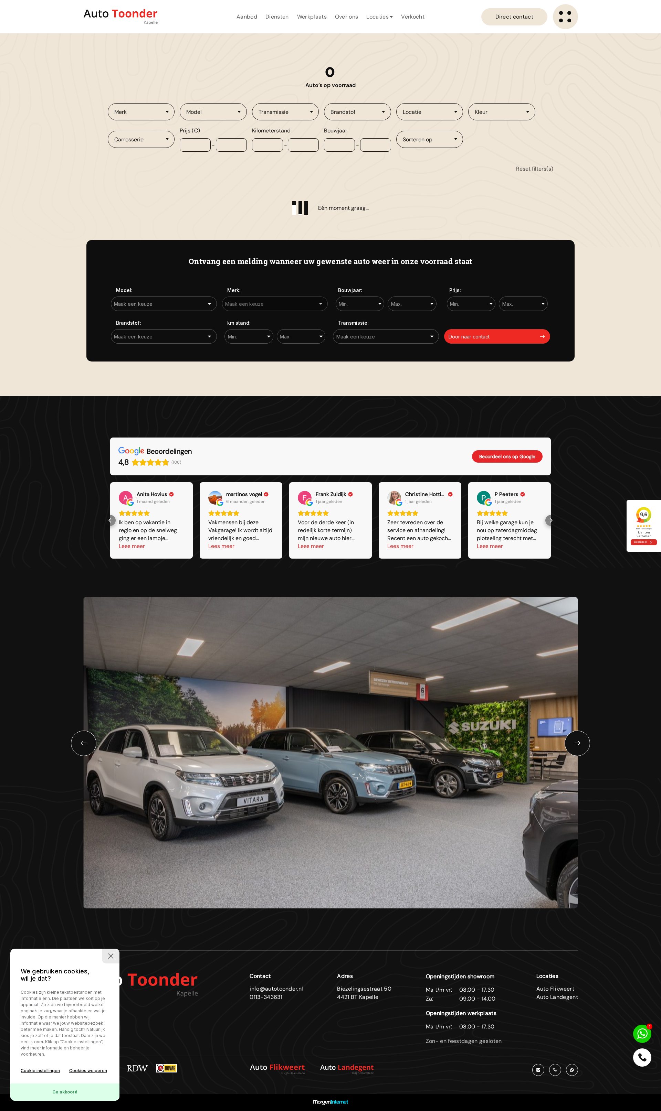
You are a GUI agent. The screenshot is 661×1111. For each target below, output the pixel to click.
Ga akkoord (64, 1091)
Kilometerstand (271, 130)
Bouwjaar (335, 130)
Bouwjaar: (350, 290)
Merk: (234, 290)
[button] (110, 520)
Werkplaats (312, 16)
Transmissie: (353, 323)
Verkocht (412, 16)
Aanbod (247, 16)
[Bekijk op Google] (126, 498)
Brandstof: (128, 323)
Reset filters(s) (534, 168)
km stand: (239, 323)
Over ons (346, 16)
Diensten (277, 16)
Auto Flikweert (555, 988)
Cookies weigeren (88, 1070)
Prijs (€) (190, 130)
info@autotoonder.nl (276, 988)
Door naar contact (469, 336)
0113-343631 (266, 997)
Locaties (378, 16)
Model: (124, 290)
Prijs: (455, 290)
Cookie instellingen (40, 1070)
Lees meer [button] (132, 546)
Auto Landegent (557, 997)
